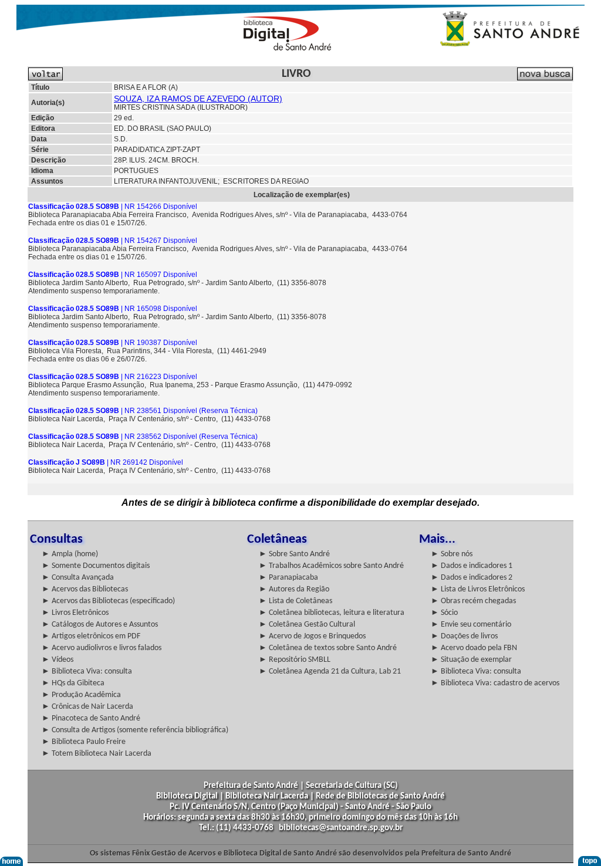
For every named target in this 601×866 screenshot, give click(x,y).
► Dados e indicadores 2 (471, 577)
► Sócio (444, 612)
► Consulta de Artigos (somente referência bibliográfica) (135, 730)
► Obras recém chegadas (473, 601)
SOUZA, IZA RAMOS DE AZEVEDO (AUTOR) (198, 98)
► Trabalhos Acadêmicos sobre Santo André (331, 565)
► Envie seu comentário (471, 624)
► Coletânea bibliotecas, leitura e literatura (331, 612)
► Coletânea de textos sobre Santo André (328, 648)
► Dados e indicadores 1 (471, 565)
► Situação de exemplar (471, 659)
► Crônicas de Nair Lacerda (87, 706)
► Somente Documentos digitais (96, 565)
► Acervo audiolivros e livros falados (101, 648)
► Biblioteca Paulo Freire (84, 742)
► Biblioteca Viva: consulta (87, 671)
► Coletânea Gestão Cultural (307, 624)
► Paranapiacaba (288, 577)
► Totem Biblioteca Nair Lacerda (96, 753)
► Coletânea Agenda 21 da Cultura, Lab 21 (330, 671)
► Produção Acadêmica (81, 695)
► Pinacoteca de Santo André (91, 718)
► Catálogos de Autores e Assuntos (100, 624)
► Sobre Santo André (294, 554)
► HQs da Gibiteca (73, 683)
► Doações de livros (464, 636)
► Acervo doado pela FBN (474, 648)
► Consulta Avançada (78, 577)
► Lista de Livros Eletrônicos (478, 589)
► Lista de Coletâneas (295, 601)
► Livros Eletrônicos (75, 612)
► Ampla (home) (70, 554)
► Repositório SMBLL (294, 659)
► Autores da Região (294, 589)
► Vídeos (57, 659)
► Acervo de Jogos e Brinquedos (312, 636)
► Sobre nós (451, 554)
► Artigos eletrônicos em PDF (91, 636)
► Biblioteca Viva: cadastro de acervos (495, 683)
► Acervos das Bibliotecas (85, 589)
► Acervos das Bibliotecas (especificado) (108, 601)
